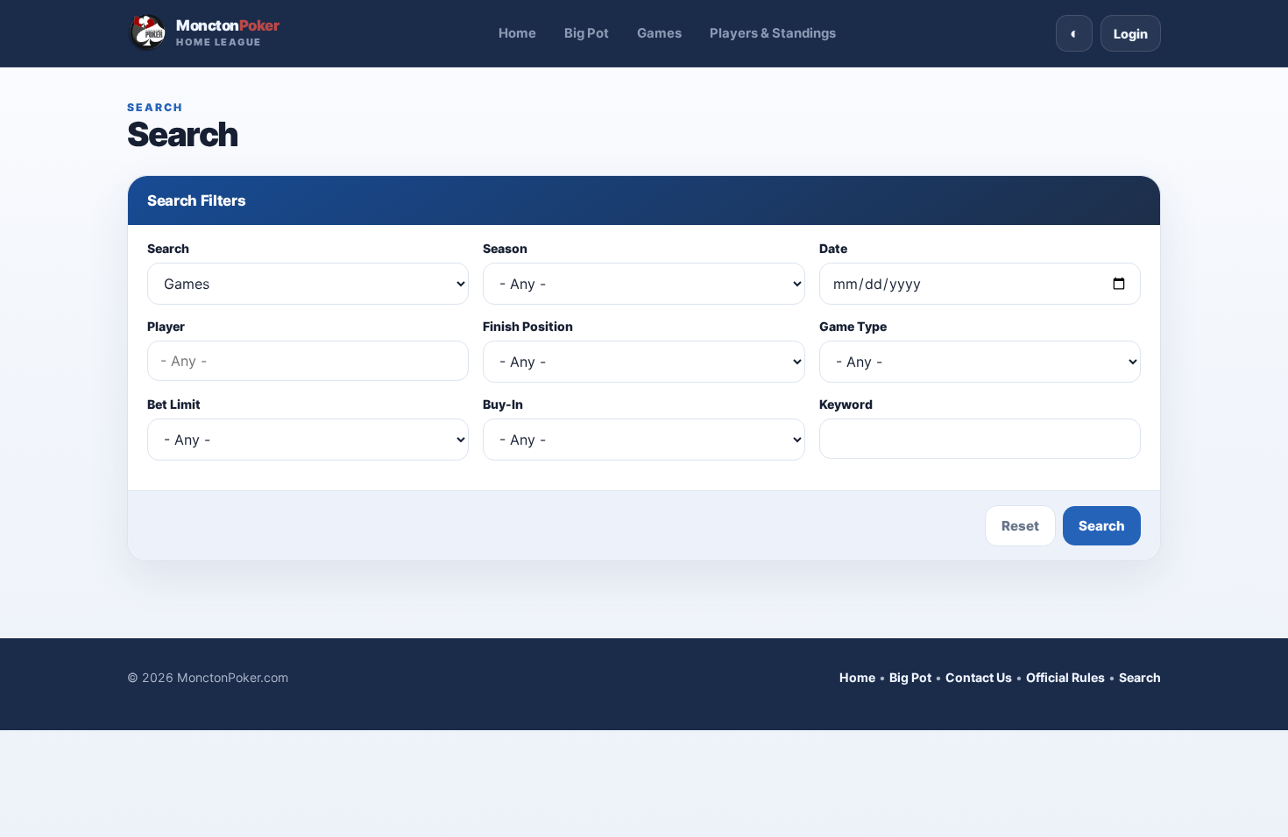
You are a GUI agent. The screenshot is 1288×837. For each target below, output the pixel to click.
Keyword (846, 404)
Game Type (853, 326)
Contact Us (978, 677)
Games (659, 33)
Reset (1020, 525)
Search (168, 248)
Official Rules (1065, 677)
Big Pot (586, 33)
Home (517, 33)
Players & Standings (773, 33)
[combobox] (308, 361)
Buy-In (503, 404)
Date (833, 248)
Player (166, 326)
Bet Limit (174, 404)
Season (505, 248)
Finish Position (528, 326)
